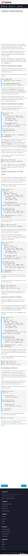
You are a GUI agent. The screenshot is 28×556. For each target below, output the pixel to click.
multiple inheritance (22, 420)
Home (5, 6)
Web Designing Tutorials (7, 504)
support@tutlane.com (10, 498)
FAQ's (3, 523)
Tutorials (12, 6)
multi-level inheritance (8, 422)
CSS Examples (5, 536)
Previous (5, 485)
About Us (4, 516)
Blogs (3, 542)
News (3, 546)
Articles (3, 544)
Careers (3, 521)
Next (23, 485)
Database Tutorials (6, 511)
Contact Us (4, 519)
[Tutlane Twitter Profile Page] (23, 555)
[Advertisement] (14, 29)
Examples (20, 6)
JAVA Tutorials (4, 508)
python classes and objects (14, 149)
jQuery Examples (5, 534)
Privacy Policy (21, 552)
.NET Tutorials (5, 506)
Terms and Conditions (13, 552)
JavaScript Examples (6, 531)
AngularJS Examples (6, 529)
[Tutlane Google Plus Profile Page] (25, 555)
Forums (3, 549)
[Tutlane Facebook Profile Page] (21, 555)
